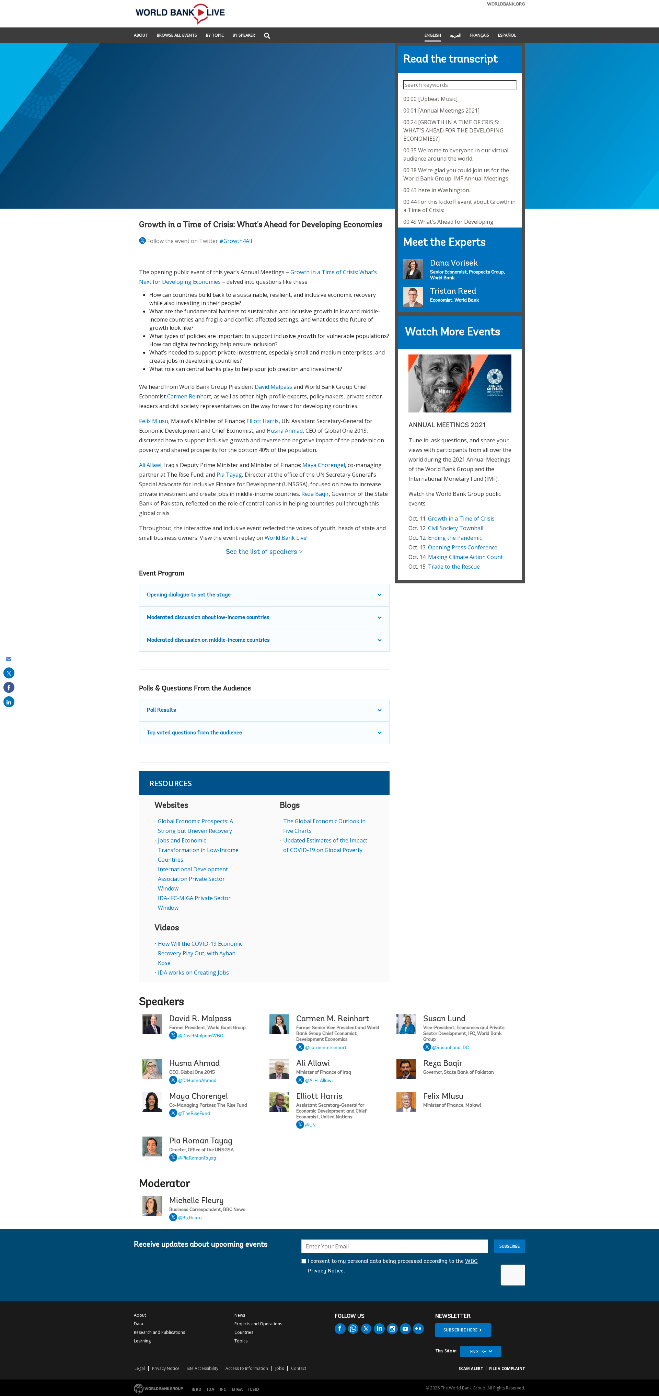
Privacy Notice (166, 1368)
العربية (455, 35)
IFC (223, 1389)
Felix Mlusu (153, 421)
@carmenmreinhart (326, 1048)
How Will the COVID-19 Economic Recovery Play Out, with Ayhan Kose (200, 953)
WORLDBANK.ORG (506, 4)
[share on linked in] (8, 701)
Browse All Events (177, 35)
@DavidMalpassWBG (200, 1036)
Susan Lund (444, 1019)
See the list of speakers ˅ (264, 552)
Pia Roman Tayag (200, 1141)
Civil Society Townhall (455, 528)
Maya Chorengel (323, 465)
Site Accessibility (202, 1368)
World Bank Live (286, 538)
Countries (243, 1332)
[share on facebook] (8, 687)
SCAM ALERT (471, 1368)
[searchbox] (460, 85)
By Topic (215, 35)
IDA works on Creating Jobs (193, 972)
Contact (298, 1368)
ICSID (253, 1389)
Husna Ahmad (285, 430)
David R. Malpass (200, 1019)
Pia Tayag (229, 474)
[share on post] (8, 672)
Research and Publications (159, 1332)
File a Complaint (507, 1368)
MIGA (237, 1389)
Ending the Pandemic (455, 538)
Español (507, 35)
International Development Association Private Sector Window (193, 878)
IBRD (196, 1389)
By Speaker (244, 35)
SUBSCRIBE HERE (460, 1330)
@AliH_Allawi (319, 1081)
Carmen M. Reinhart (332, 1019)
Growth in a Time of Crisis (461, 518)
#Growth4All (235, 241)
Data (138, 1324)
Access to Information (247, 1368)
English (433, 35)
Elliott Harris (262, 421)
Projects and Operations (258, 1324)
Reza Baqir (315, 494)
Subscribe (509, 1246)
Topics (240, 1341)
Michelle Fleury (196, 1201)
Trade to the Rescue (454, 566)
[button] (267, 36)
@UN (310, 1125)
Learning (142, 1341)
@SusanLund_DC (450, 1048)
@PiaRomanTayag (197, 1158)
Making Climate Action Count (465, 557)
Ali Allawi (150, 465)
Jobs (279, 1368)
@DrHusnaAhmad (197, 1081)
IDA (210, 1389)
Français (479, 35)
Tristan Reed (453, 292)
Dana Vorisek (454, 263)
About (141, 35)
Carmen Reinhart (189, 396)
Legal (140, 1368)
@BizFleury (189, 1218)
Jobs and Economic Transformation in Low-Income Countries (198, 850)
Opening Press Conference (462, 547)
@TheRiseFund (194, 1113)
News (239, 1315)
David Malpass (273, 387)
